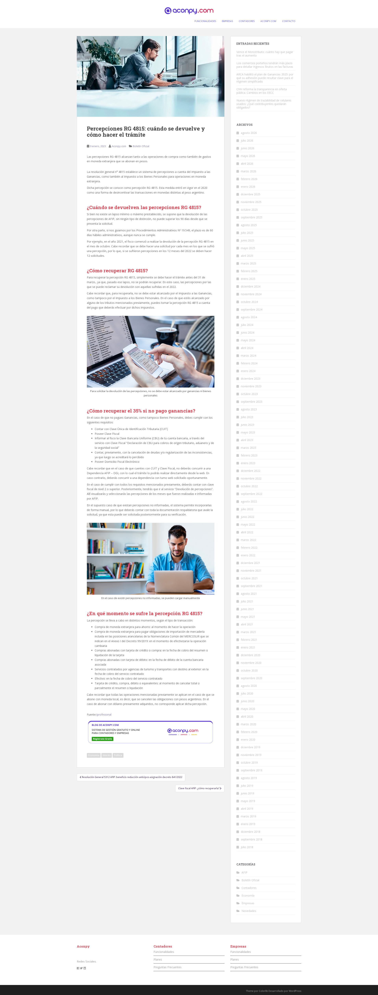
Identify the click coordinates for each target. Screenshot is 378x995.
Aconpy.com (119, 146)
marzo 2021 (248, 632)
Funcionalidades (164, 952)
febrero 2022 (249, 547)
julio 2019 (247, 785)
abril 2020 (247, 716)
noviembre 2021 (251, 570)
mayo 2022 (248, 524)
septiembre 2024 (251, 309)
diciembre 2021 (250, 563)
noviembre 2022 (251, 478)
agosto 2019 (249, 778)
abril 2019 (247, 808)
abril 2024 (247, 348)
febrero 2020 (249, 732)
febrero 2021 (249, 640)
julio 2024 (247, 325)
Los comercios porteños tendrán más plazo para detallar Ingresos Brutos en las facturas (264, 65)
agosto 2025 (249, 225)
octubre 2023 (249, 394)
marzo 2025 (248, 263)
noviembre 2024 (251, 294)
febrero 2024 (249, 363)
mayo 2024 (248, 340)
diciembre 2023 (250, 378)
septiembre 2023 (251, 401)
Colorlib (263, 991)
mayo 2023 (248, 432)
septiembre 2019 (251, 770)
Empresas (248, 903)
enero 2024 (248, 371)
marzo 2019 (248, 816)
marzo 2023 (248, 448)
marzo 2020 (248, 724)
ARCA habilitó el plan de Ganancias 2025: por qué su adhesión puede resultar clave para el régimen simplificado (264, 77)
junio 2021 (247, 609)
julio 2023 (247, 417)
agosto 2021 (249, 593)
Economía (93, 755)
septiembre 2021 (251, 586)
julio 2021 (247, 601)
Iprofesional (103, 714)
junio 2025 (247, 240)
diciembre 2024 (250, 286)
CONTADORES (247, 21)
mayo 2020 (248, 709)
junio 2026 (247, 148)
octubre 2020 (249, 670)
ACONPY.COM (268, 21)
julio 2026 (247, 140)
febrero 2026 (249, 179)
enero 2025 (248, 279)
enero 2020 (248, 739)
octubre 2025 (249, 209)
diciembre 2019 (250, 747)
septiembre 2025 (251, 217)
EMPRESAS (227, 21)
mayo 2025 (248, 248)
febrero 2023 (249, 455)
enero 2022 (248, 555)
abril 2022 (247, 532)
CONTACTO (288, 21)
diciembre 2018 (250, 832)
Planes (158, 959)
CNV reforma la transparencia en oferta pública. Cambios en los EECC (261, 91)
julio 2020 (247, 693)
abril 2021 (247, 624)
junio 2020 (247, 701)
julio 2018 (247, 847)
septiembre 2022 (251, 494)
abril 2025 (247, 256)
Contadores (249, 888)
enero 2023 (248, 463)
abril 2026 (247, 163)
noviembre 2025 (251, 202)
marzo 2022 (248, 540)
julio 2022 (247, 509)
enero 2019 (248, 824)
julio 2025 (247, 233)
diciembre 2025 (250, 194)
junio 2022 (247, 517)
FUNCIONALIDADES (205, 21)
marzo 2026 (248, 171)
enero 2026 (248, 186)
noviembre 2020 (251, 663)
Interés (106, 755)
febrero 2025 (249, 271)
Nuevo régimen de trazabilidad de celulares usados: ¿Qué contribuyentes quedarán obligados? (263, 103)
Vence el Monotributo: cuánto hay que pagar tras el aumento (264, 53)
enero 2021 (248, 647)
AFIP (244, 872)
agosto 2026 (249, 133)
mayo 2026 (248, 156)
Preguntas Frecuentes (168, 967)
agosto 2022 (249, 501)
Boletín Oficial (141, 146)
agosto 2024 (249, 317)
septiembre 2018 (251, 839)
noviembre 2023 (251, 386)
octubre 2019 (249, 762)
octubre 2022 (249, 486)
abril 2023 (247, 440)
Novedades (249, 911)
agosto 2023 (249, 409)
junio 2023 (247, 425)
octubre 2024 (249, 302)
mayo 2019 (248, 801)
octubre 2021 (249, 578)
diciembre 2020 (250, 655)
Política (118, 755)
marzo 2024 (248, 355)
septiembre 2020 (251, 678)
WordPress (295, 991)
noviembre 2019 (251, 755)
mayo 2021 (248, 617)
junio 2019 (247, 793)
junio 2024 (247, 332)
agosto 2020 (249, 686)
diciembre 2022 (250, 471)
